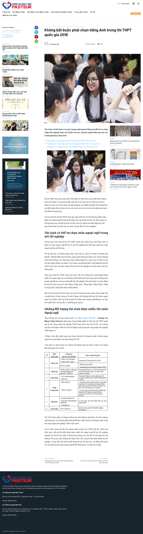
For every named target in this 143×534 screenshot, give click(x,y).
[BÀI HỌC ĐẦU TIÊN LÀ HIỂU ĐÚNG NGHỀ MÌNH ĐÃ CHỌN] (15, 125)
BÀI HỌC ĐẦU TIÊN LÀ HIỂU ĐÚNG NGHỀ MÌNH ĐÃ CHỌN (13, 114)
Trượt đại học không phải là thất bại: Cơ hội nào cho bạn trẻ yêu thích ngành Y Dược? (124, 186)
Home (46, 26)
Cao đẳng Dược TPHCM (84, 318)
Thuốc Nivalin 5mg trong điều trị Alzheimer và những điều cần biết (14, 175)
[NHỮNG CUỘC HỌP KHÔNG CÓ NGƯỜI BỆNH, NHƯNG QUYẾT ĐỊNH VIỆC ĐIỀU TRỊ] (15, 60)
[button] (138, 3)
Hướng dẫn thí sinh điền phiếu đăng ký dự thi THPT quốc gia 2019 (71, 140)
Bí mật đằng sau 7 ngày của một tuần (122, 164)
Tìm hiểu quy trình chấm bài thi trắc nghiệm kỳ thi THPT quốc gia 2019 (73, 144)
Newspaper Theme (13, 531)
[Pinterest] (36, 37)
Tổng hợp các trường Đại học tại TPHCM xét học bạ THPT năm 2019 (71, 147)
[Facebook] (36, 28)
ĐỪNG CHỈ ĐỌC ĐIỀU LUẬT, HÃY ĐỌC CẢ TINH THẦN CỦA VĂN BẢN (14, 93)
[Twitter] (36, 32)
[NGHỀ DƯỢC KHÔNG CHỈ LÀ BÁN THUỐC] (15, 81)
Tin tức (50, 26)
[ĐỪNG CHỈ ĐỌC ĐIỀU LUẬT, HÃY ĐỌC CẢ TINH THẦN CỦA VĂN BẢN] (15, 103)
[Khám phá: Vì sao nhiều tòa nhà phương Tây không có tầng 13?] (125, 131)
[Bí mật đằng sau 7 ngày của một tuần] (125, 154)
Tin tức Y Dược (5, 44)
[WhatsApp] (36, 41)
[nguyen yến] (46, 44)
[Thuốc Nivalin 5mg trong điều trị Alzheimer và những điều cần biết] (15, 165)
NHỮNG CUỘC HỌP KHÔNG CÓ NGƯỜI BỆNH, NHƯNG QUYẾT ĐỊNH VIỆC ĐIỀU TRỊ (15, 48)
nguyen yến (10, 180)
